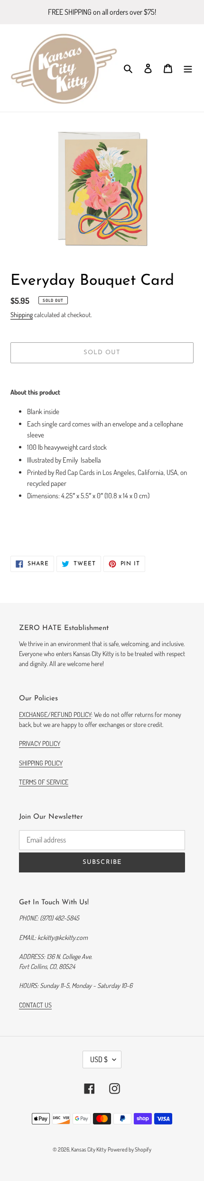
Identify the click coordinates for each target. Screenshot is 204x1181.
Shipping (21, 314)
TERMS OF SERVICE (43, 782)
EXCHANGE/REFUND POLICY (55, 714)
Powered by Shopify (129, 1149)
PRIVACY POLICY (39, 743)
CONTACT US (35, 1005)
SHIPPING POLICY (41, 763)
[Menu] (188, 68)
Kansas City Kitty (88, 1149)
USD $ (99, 1059)
